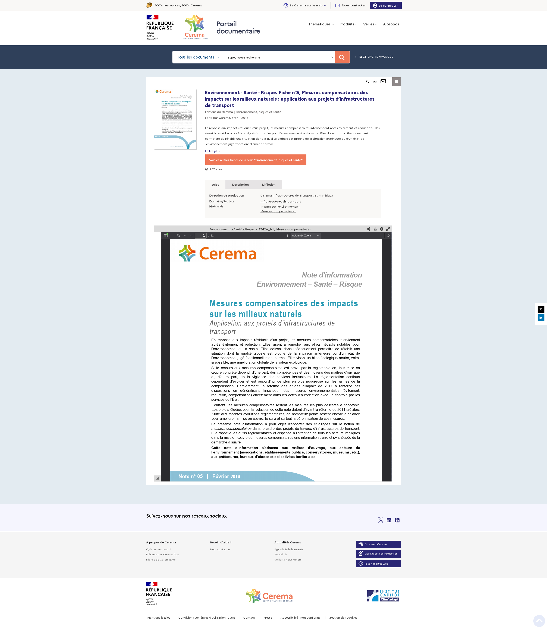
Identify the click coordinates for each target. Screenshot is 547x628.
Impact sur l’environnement (280, 206)
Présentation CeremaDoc (162, 554)
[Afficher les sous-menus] (325, 5)
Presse (268, 617)
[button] (304, 5)
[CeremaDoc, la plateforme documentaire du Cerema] (196, 27)
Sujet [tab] (215, 184)
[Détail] (382, 229)
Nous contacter (220, 549)
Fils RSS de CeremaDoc (160, 559)
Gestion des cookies (343, 617)
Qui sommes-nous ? (158, 549)
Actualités (281, 554)
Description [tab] (240, 184)
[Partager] (369, 229)
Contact (249, 617)
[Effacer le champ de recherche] (332, 57)
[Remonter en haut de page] (539, 621)
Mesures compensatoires (278, 211)
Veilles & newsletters (287, 559)
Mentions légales (158, 617)
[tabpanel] (273, 281)
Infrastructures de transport (280, 201)
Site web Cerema (376, 544)
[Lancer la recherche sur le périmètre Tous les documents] (342, 57)
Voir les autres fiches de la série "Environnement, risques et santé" (256, 160)
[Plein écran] (388, 229)
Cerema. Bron (228, 117)
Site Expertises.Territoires (381, 553)
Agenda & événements (288, 549)
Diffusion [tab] (268, 184)
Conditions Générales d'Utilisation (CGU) (206, 617)
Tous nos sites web (376, 563)
